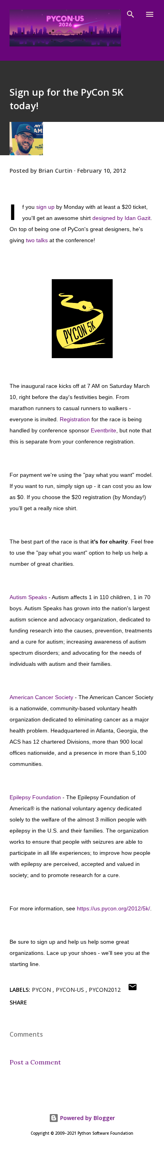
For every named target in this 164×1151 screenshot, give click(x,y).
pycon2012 (105, 989)
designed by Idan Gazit (121, 218)
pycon (42, 989)
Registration (75, 419)
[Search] (130, 14)
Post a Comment (35, 1062)
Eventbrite (103, 430)
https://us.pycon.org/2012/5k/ (113, 908)
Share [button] (18, 1002)
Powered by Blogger (87, 1118)
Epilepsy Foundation (35, 797)
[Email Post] (132, 989)
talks (42, 240)
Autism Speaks (28, 597)
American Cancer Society (41, 697)
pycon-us (71, 989)
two (30, 240)
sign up (45, 207)
